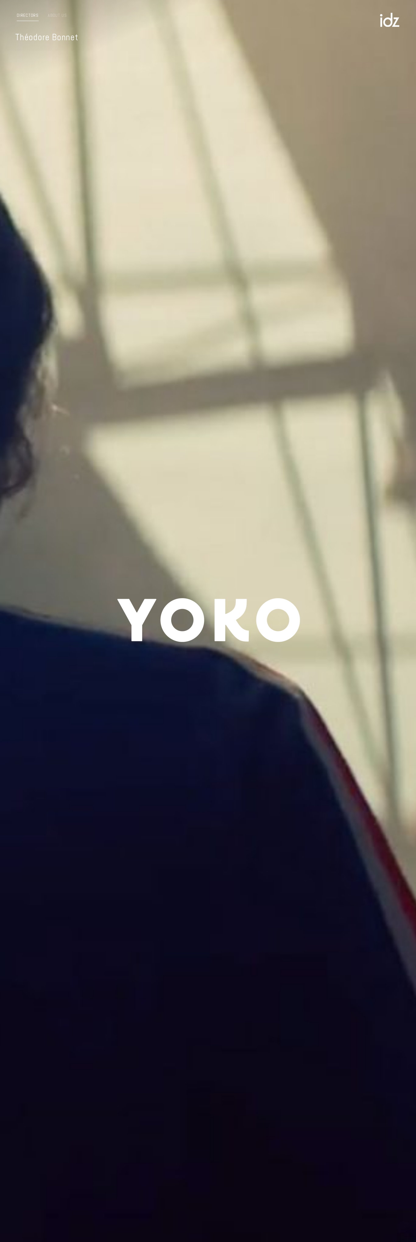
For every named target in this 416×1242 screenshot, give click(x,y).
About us (57, 15)
